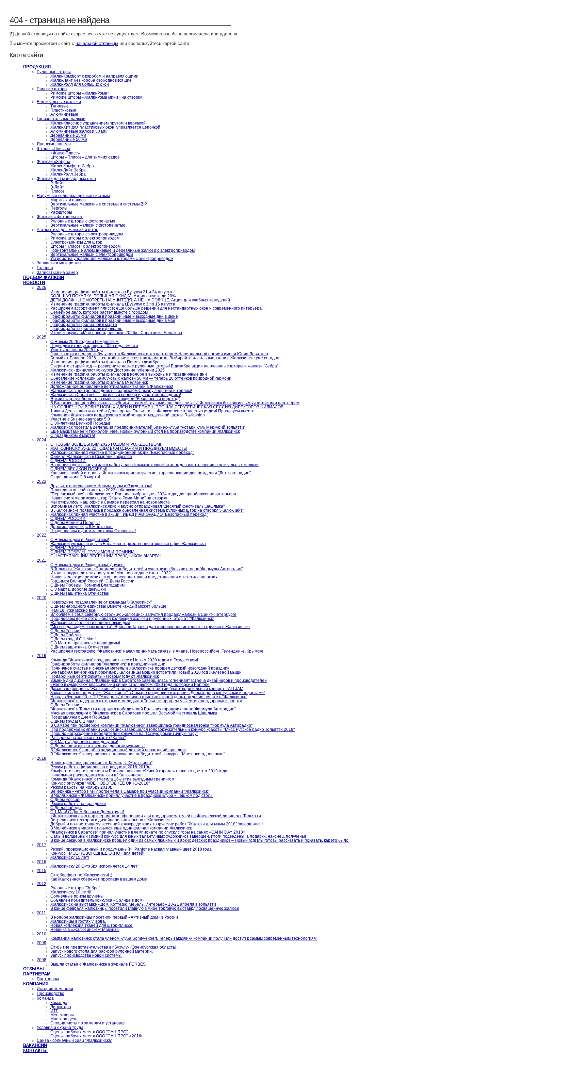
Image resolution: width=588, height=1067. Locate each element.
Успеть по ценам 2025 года (76, 350)
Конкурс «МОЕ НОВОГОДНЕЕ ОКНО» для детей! (97, 853)
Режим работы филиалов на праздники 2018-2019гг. (100, 767)
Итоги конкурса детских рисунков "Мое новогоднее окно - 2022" (111, 573)
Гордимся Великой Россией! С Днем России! (92, 581)
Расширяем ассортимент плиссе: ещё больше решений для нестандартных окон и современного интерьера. (156, 308)
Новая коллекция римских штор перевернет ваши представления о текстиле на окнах (133, 577)
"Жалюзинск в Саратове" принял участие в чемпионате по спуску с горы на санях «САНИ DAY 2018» (147, 832)
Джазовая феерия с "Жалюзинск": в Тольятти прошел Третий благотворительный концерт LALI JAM (146, 689)
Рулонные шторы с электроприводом (86, 234)
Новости (34, 282)
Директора (60, 1007)
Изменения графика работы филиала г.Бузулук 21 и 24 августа (111, 292)
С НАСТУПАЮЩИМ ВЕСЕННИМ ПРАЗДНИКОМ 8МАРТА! (105, 556)
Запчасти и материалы (59, 263)
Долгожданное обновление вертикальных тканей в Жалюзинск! (111, 386)
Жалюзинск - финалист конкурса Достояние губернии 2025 (107, 370)
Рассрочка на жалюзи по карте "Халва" (88, 738)
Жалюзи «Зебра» (53, 161)
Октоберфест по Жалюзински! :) (81, 875)
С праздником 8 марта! (72, 435)
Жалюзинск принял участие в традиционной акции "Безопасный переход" (122, 452)
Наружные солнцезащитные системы (73, 195)
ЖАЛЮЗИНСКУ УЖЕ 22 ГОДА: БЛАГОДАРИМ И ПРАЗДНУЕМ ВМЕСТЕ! (118, 448)
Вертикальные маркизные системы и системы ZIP (98, 204)
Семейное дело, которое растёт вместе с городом (99, 312)
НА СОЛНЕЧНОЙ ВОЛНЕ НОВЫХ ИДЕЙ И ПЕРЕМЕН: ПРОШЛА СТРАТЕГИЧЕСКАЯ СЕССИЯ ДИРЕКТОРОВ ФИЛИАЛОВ (166, 407)
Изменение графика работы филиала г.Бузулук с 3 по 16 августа (112, 304)
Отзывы (33, 968)
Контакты (35, 1050)
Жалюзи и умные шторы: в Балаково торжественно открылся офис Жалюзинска (128, 544)
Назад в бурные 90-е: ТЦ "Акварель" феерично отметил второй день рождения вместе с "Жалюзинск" (148, 697)
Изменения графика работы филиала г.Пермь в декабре (105, 362)
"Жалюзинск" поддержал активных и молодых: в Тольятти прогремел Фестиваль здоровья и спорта (146, 701)
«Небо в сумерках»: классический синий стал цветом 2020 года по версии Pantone (130, 685)
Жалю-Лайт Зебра (68, 170)
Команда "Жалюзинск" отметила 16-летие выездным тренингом (112, 779)
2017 (41, 844)
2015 (41, 870)
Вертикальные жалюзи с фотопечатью (87, 225)
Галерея (45, 267)
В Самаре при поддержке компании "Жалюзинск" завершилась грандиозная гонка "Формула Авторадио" (151, 725)
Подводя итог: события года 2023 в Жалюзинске (97, 490)
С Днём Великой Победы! (75, 523)
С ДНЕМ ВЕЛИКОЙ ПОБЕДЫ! (78, 469)
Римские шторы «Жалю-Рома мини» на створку (96, 97)
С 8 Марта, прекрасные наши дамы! (85, 643)
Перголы (58, 208)
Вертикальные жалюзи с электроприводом (91, 254)
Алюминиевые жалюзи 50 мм (78, 131)
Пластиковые (63, 110)
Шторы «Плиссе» (53, 148)
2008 (41, 959)
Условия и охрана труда (60, 1027)
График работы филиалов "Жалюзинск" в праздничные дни (107, 664)
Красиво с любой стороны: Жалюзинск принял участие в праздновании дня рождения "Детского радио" (150, 473)
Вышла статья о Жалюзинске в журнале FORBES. (98, 964)
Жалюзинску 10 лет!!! (70, 892)
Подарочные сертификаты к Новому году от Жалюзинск (104, 676)
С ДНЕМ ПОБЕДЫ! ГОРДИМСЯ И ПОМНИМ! (92, 552)
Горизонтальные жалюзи (61, 118)
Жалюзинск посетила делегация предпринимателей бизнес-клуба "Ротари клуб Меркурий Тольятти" (147, 427)
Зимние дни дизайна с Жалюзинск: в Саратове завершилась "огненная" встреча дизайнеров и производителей (158, 680)
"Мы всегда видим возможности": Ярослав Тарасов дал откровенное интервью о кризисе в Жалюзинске (150, 627)
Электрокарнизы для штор (76, 242)
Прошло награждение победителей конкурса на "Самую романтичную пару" (124, 734)
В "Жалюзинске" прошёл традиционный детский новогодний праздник (118, 750)
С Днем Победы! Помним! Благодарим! (88, 585)
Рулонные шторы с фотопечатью (82, 221)
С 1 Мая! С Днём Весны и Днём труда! (87, 812)
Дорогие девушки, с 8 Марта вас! (81, 527)
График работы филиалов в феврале (86, 329)
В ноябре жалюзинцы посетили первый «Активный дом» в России (114, 917)
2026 (41, 287)
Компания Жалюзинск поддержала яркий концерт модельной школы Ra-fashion (127, 415)
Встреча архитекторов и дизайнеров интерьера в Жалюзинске (111, 820)
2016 (41, 861)
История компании (55, 988)
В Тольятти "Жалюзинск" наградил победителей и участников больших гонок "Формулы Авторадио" (146, 569)
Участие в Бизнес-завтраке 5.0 (80, 419)
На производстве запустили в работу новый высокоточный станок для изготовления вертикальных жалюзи (154, 465)
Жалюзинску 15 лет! (69, 857)
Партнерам (37, 973)
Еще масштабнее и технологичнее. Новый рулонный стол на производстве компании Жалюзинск (145, 431)
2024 (41, 440)
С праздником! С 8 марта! (75, 477)
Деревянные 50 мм (68, 139)
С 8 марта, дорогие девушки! (78, 589)
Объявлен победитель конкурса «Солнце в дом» (97, 900)
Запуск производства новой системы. (86, 955)
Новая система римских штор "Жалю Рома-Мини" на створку (108, 498)
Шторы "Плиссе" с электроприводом (85, 246)
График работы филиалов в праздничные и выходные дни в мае (112, 320)
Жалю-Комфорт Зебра (72, 166)
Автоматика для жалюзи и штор (67, 229)
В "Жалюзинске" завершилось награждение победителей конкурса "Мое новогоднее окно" (137, 754)
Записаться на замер (57, 272)
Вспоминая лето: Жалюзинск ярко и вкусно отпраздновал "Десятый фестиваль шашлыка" (137, 506)
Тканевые (59, 106)
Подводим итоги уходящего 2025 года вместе (94, 346)
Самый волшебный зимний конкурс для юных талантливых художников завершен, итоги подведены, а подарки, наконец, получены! (178, 836)
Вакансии (35, 1045)
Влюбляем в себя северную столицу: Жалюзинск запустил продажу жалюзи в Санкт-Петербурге (143, 614)
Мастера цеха (64, 1019)
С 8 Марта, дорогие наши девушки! (84, 742)
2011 (41, 912)
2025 (41, 337)
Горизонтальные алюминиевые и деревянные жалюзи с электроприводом (122, 250)
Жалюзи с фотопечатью (60, 216)
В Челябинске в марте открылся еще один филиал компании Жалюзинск (121, 828)
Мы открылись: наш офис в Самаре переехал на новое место (110, 502)
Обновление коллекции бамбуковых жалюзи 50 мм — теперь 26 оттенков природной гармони (140, 378)
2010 (41, 934)
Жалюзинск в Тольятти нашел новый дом (90, 623)
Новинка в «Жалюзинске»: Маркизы (84, 930)
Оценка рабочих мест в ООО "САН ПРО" (89, 1032)
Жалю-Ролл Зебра (68, 174)
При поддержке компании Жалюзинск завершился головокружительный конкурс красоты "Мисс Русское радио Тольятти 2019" (172, 729)
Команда (45, 998)
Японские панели (54, 144)
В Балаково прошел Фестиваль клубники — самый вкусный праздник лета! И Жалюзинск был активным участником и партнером (174, 403)
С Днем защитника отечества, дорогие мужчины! (97, 746)
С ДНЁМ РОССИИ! (68, 461)
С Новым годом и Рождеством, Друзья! (87, 565)
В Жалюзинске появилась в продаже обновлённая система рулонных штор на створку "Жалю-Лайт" (147, 510)
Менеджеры (62, 1015)
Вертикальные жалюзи (59, 101)
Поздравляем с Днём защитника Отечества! (93, 531)
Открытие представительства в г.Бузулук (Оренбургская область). (113, 947)
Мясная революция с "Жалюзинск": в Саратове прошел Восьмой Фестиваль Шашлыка (133, 713)
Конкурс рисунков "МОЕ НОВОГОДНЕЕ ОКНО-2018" (100, 783)
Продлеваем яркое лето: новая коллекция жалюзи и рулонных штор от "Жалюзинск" (132, 619)
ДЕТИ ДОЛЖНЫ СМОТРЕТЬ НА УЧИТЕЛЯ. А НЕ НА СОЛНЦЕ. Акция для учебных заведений (140, 300)
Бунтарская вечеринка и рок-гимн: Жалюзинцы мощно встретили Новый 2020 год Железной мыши (146, 672)
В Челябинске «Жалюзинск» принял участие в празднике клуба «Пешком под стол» (131, 795)
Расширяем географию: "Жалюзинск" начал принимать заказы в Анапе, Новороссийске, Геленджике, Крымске (156, 651)
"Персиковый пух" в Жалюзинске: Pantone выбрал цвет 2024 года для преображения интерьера (143, 494)
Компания (35, 983)
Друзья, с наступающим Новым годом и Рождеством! (101, 486)
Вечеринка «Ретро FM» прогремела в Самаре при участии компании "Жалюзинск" (129, 791)
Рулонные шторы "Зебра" (75, 888)
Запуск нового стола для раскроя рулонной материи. (101, 951)
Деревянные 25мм (68, 135)
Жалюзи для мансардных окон (66, 178)
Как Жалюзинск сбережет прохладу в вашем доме (98, 879)
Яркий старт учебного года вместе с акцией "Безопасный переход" (115, 399)
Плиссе (57, 191)
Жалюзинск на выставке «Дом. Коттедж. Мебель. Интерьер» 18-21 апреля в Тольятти (133, 904)
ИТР (54, 1011)
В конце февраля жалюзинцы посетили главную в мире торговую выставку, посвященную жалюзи (144, 908)
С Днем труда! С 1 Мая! (73, 639)
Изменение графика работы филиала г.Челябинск (99, 382)
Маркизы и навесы (68, 200)
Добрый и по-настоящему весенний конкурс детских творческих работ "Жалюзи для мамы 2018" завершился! (156, 824)
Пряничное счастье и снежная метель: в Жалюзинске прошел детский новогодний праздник (139, 668)
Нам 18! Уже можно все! (73, 610)
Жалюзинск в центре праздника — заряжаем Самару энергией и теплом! (121, 391)
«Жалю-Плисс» (65, 153)
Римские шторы (52, 88)
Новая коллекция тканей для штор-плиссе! (91, 925)
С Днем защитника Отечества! (79, 593)
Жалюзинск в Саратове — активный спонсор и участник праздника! (115, 395)
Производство (50, 993)
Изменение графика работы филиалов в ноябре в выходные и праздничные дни (128, 374)
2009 (41, 942)
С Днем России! (65, 631)
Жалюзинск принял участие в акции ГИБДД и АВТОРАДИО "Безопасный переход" (129, 514)
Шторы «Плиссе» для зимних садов (84, 157)
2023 (41, 481)
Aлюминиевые (64, 114)
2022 (41, 535)
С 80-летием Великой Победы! (80, 423)
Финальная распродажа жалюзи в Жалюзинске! (96, 775)
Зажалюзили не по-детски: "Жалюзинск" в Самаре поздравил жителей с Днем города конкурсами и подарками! (157, 693)
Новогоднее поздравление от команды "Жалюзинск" (101, 602)
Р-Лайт (57, 183)
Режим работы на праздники (78, 804)
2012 (41, 883)
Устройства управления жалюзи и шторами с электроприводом (111, 259)
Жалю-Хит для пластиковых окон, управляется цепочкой (105, 127)
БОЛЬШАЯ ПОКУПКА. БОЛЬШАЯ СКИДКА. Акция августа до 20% (113, 296)
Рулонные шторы (54, 71)
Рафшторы (61, 212)
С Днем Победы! (66, 635)
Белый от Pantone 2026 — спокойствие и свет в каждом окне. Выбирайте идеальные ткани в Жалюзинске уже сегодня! (165, 358)
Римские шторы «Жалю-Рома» (80, 93)
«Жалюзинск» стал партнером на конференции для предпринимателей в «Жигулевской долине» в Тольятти (155, 816)
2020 (41, 597)
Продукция (37, 66)
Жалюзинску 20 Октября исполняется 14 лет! (94, 866)
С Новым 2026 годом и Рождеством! (84, 342)
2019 (41, 655)
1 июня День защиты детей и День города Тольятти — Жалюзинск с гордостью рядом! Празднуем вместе (152, 411)
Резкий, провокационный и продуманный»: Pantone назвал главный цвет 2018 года (131, 849)
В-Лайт (57, 187)
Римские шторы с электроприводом (84, 238)
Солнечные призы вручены (76, 896)
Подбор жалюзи (43, 277)
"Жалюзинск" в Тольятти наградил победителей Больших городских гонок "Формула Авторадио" (143, 709)
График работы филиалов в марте (83, 325)
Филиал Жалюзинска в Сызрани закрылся (91, 457)
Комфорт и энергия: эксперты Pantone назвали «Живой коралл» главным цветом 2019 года (138, 771)
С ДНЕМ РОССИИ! (68, 548)
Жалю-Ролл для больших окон (79, 84)
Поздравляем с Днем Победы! (79, 717)
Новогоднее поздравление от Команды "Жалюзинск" (101, 763)
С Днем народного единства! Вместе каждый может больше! (108, 606)
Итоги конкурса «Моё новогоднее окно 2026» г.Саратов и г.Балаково (116, 333)
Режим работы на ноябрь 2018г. (81, 787)
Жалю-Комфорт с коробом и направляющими (94, 76)
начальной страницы (97, 43)
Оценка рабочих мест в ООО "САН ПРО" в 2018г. (96, 1036)
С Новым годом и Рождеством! (79, 540)
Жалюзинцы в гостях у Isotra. (78, 921)
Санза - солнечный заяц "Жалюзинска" (74, 1040)
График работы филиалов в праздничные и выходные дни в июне (114, 316)
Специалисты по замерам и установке (87, 1023)
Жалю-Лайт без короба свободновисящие (91, 80)
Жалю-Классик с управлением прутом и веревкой (98, 123)
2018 (41, 758)
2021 (41, 560)
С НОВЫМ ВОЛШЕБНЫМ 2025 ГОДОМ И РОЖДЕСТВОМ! (105, 444)
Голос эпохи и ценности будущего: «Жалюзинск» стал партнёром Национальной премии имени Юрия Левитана (159, 354)
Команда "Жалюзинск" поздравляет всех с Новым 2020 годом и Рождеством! (124, 660)
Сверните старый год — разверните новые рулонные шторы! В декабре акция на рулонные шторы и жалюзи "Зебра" (164, 366)
